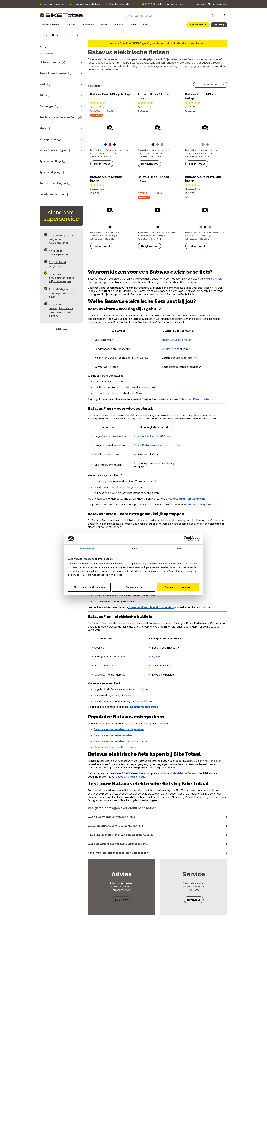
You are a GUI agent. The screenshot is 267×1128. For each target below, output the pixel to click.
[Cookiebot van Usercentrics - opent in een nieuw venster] (186, 538)
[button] (213, 15)
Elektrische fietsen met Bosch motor (115, 747)
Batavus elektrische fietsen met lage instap (119, 729)
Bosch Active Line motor (176, 339)
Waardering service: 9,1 (53, 4)
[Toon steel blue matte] (105, 144)
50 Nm (175, 349)
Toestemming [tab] (87, 548)
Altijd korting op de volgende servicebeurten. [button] (61, 239)
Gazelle (120, 776)
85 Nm (156, 656)
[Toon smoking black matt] (153, 144)
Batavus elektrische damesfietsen (113, 735)
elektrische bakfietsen (143, 706)
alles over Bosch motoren (196, 399)
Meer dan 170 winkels (119, 4)
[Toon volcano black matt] (114, 144)
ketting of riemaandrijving (189, 498)
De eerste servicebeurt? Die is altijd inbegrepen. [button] (61, 278)
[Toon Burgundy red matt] (110, 144)
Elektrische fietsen (67, 35)
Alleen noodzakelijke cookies (89, 587)
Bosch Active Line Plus (147, 436)
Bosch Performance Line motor (152, 445)
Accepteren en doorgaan (178, 587)
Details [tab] (133, 548)
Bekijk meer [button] (61, 329)
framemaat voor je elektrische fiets (151, 607)
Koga (142, 776)
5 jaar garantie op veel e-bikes (86, 4)
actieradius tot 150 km (197, 504)
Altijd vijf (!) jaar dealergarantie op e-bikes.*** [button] (62, 293)
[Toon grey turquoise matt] (157, 144)
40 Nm (166, 349)
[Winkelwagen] (225, 15)
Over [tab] (179, 548)
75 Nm (186, 349)
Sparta (130, 776)
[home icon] (53, 35)
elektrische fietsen (184, 773)
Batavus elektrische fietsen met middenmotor (120, 741)
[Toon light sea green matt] (162, 144)
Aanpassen (132, 587)
